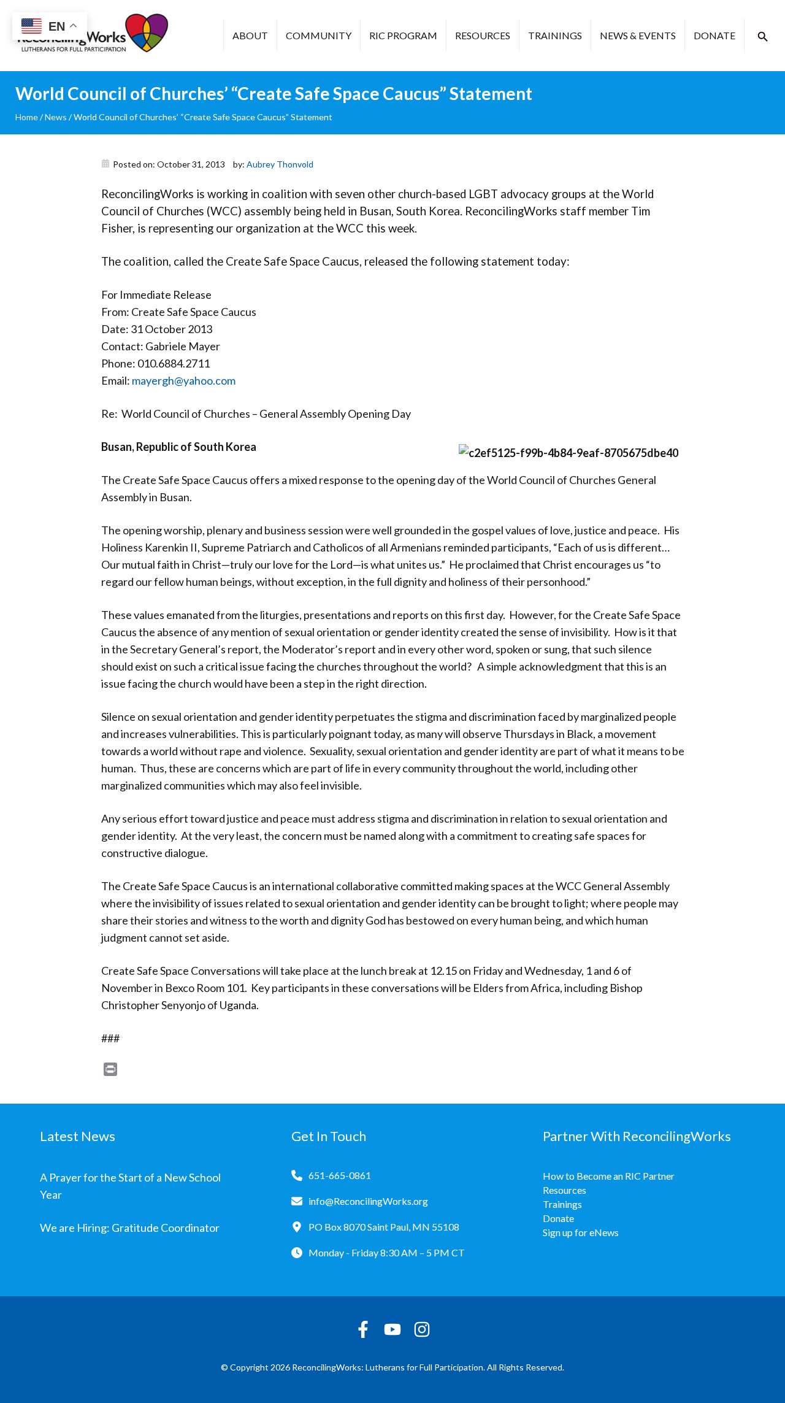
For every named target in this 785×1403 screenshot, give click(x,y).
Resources (482, 35)
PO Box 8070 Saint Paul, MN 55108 (383, 1226)
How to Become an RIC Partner (609, 1176)
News (56, 117)
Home (26, 117)
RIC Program (403, 35)
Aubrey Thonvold (280, 164)
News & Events (638, 35)
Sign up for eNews (581, 1232)
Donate (714, 35)
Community (318, 35)
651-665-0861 (339, 1175)
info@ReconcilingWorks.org (368, 1201)
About (250, 35)
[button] (762, 37)
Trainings (555, 35)
